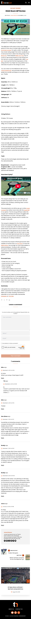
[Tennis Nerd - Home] (10, 2)
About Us (11, 609)
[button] (2, 581)
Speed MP (26, 210)
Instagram (4, 296)
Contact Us (18, 609)
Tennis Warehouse (6, 70)
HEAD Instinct (4, 245)
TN (4, 381)
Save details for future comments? (10, 343)
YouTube (11, 296)
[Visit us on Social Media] (12, 612)
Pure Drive (20, 243)
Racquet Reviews (15, 8)
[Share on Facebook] (2, 300)
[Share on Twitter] (5, 300)
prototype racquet (6, 50)
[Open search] (26, 2)
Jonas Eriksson (14, 15)
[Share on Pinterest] (7, 300)
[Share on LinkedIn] (10, 300)
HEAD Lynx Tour (19, 55)
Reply (2, 378)
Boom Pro (3, 55)
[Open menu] (29, 3)
